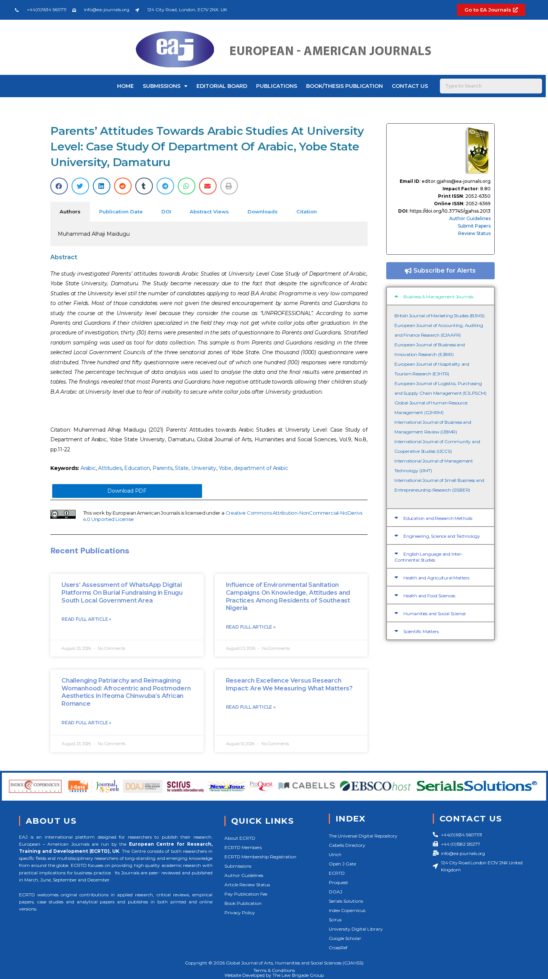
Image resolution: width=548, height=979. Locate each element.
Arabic (88, 468)
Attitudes (110, 468)
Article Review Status (247, 884)
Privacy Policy (239, 912)
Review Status (474, 233)
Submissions (161, 86)
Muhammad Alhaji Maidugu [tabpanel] (94, 234)
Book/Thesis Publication (344, 86)
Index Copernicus (347, 910)
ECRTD (337, 873)
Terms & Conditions (274, 970)
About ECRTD (239, 838)
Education (137, 468)
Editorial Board (221, 86)
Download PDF (127, 490)
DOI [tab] (166, 211)
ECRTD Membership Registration (260, 856)
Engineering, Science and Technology (441, 536)
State (182, 468)
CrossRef (338, 947)
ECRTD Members (243, 847)
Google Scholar (345, 938)
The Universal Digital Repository (363, 836)
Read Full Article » (86, 619)
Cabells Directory (347, 845)
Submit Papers (474, 226)
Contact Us (410, 86)
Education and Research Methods (437, 518)
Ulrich (335, 854)
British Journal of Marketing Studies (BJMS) (439, 315)
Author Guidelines (470, 218)
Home (125, 86)
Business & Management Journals (438, 296)
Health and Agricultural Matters (436, 578)
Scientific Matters (420, 631)
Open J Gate (342, 864)
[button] (59, 186)
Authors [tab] (70, 211)
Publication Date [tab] (121, 211)
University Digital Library (356, 929)
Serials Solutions (346, 901)
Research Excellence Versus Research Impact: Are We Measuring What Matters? (289, 684)
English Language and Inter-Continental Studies (428, 557)
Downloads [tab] (263, 211)
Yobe (225, 468)
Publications (276, 86)
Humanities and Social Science (434, 613)
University (203, 468)
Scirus (335, 919)
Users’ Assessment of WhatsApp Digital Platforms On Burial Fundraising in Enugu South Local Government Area (122, 592)
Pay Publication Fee (245, 894)
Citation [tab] (306, 211)
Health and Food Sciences (429, 595)
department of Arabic (261, 468)
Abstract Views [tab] (209, 211)
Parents (162, 468)
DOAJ (335, 891)
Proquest (338, 882)
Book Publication (243, 903)
